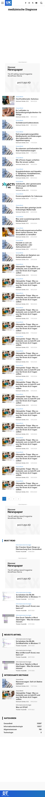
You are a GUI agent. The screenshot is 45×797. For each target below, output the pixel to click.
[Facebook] (25, 3)
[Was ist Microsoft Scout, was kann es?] (8, 607)
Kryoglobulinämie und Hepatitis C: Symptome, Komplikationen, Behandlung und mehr (28, 173)
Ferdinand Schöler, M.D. (22, 101)
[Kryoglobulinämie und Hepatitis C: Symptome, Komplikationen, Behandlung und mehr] (8, 173)
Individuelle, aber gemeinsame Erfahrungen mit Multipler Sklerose (28, 186)
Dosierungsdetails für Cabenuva (29, 196)
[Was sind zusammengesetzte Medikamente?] (8, 220)
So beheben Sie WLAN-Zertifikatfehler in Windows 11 (28, 596)
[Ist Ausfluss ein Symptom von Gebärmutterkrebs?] (8, 256)
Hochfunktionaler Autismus (27, 99)
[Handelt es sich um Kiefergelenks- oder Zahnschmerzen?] (8, 244)
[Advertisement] (22, 35)
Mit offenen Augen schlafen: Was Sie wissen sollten (28, 161)
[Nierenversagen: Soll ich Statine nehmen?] (8, 683)
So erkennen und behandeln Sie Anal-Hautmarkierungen (29, 150)
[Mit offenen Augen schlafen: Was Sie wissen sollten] (8, 161)
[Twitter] (32, 3)
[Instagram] (29, 3)
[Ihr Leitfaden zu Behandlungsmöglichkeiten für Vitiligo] (8, 112)
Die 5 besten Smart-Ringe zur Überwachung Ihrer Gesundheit (29, 548)
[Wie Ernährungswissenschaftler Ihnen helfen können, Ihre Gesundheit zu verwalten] (8, 232)
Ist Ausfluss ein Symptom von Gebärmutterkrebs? (28, 256)
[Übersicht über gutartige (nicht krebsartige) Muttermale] (8, 209)
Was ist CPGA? (22, 707)
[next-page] (18, 499)
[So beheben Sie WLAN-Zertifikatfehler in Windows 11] (8, 596)
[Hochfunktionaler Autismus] (8, 100)
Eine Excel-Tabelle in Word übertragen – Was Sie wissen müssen (28, 620)
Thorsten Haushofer (21, 551)
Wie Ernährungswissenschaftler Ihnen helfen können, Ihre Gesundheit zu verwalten (29, 232)
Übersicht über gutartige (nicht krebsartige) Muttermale (28, 209)
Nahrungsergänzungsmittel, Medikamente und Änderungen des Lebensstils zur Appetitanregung (28, 137)
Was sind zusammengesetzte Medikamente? (28, 220)
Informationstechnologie (23, 544)
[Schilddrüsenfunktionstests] (8, 124)
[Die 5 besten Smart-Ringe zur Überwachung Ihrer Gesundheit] (8, 548)
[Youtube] (36, 3)
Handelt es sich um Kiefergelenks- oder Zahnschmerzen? (24, 245)
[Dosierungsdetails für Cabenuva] (8, 197)
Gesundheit (19, 96)
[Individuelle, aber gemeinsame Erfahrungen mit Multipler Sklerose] (8, 185)
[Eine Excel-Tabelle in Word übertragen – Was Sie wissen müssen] (8, 619)
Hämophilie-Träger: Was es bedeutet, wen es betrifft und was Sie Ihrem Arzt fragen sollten (28, 270)
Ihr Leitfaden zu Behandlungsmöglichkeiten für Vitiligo (28, 112)
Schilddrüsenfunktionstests (27, 123)
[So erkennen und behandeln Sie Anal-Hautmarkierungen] (8, 150)
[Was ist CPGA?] (8, 708)
